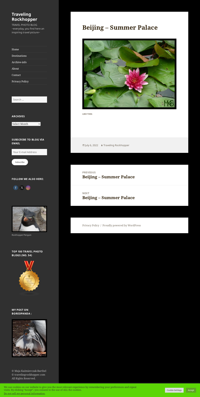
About (15, 68)
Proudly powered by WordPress (121, 225)
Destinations (19, 56)
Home (15, 49)
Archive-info (19, 62)
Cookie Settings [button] (174, 390)
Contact (16, 75)
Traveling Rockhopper (24, 16)
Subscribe (20, 162)
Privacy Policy (20, 81)
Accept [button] (191, 390)
